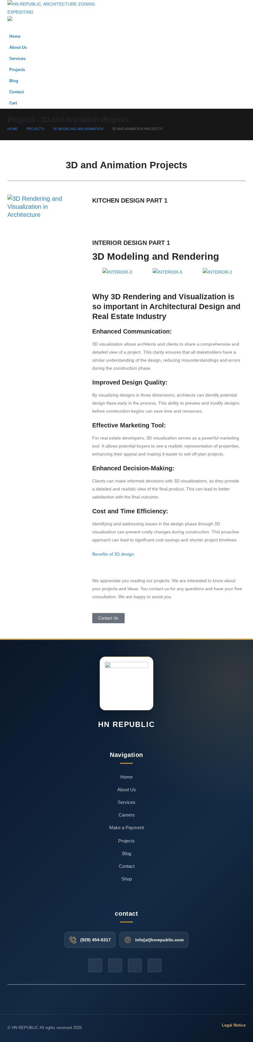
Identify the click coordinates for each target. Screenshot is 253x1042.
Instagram (135, 965)
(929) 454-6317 (95, 939)
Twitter (95, 965)
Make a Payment (126, 827)
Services (17, 59)
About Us (18, 47)
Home (14, 36)
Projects (17, 70)
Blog (13, 81)
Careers (126, 814)
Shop (126, 878)
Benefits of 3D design (113, 554)
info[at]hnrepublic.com (159, 939)
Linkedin (154, 965)
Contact (16, 92)
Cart (13, 103)
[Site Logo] (58, 7)
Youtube (115, 965)
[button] (227, 16)
